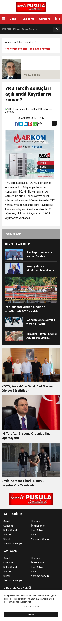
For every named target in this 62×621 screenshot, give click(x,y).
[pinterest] (30, 124)
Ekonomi (28, 18)
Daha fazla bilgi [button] (31, 607)
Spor (33, 534)
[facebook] (17, 124)
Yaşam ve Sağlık (40, 539)
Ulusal (6, 539)
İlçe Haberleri (26, 42)
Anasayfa (10, 42)
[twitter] (21, 124)
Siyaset (7, 534)
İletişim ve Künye (12, 543)
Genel (13, 18)
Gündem (44, 18)
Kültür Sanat (10, 530)
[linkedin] (26, 124)
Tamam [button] (31, 614)
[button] (59, 19)
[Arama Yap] (57, 29)
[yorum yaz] (39, 124)
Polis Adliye (37, 530)
